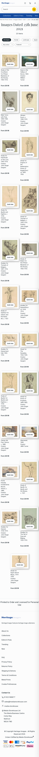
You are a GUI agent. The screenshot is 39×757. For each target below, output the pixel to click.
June (28, 19)
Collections (7, 16)
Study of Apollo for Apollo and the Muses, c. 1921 (23, 489)
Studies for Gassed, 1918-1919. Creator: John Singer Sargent (5, 532)
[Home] (8, 3)
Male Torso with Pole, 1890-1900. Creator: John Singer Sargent (5, 120)
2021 (24, 19)
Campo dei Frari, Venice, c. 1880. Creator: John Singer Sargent (5, 445)
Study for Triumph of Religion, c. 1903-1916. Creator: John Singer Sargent (24, 222)
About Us (5, 631)
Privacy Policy (7, 662)
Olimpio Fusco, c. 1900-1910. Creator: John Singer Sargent (24, 120)
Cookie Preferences (9, 684)
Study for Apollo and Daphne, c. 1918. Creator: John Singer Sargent (5, 216)
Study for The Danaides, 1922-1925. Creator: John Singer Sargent (24, 355)
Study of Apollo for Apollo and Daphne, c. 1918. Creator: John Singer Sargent (5, 403)
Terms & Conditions (9, 675)
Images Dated (18, 19)
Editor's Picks (18, 16)
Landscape (26, 40)
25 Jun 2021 (35, 19)
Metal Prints (6, 680)
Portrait (16, 40)
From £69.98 (5, 86)
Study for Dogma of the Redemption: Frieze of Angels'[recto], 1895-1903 (24, 167)
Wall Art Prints (4, 19)
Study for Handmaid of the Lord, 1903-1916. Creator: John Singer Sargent (5, 161)
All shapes (7, 40)
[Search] (34, 9)
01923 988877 (9, 697)
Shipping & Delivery (9, 671)
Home (10, 19)
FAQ (3, 657)
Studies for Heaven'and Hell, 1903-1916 (4, 352)
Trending (29, 16)
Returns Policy (7, 666)
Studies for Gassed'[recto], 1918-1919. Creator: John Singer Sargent (24, 311)
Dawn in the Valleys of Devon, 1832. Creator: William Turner (24, 75)
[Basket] (30, 3)
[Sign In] (35, 3)
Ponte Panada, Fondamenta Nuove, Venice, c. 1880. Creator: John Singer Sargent (5, 488)
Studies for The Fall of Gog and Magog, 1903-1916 (24, 536)
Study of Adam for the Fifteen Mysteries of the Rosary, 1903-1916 (24, 264)
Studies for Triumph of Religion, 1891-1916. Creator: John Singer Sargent (5, 269)
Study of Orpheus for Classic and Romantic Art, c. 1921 (5, 315)
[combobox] (17, 9)
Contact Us (6, 693)
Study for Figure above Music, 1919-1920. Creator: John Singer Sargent (15, 576)
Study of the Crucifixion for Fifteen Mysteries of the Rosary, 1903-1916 (5, 75)
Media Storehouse (26, 737)
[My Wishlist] (25, 3)
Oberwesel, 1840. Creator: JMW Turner (24, 443)
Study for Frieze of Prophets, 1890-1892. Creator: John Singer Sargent (24, 402)
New (36, 16)
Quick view (10, 64)
